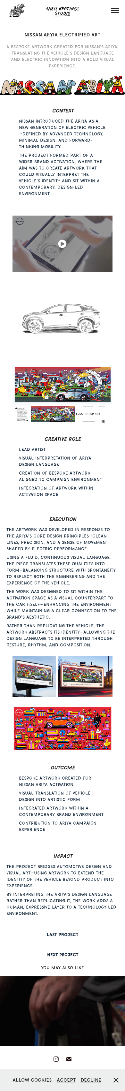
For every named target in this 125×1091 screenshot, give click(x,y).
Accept (66, 1080)
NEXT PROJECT (62, 954)
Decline (90, 1080)
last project (62, 934)
